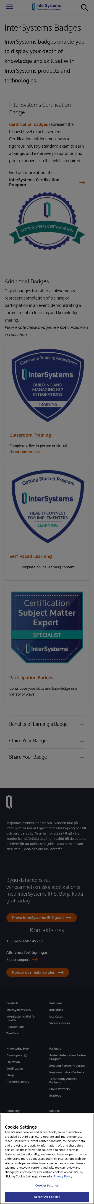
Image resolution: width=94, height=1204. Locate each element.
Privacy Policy (63, 1176)
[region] (47, 1158)
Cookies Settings (47, 1185)
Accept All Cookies (47, 1197)
